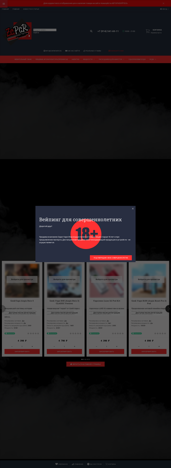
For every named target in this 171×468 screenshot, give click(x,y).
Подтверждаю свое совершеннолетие (111, 258)
